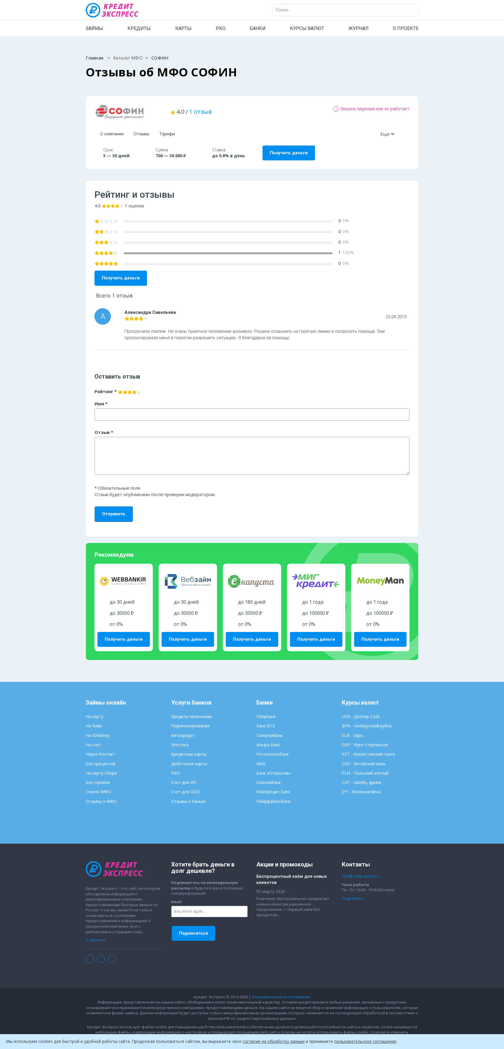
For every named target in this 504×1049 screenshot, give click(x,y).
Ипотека (179, 744)
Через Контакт (100, 754)
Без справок (98, 782)
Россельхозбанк (272, 754)
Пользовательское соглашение (281, 996)
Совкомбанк (268, 782)
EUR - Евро (352, 735)
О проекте (95, 940)
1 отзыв (200, 111)
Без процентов (101, 763)
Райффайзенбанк (273, 801)
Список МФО (98, 791)
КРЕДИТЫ (139, 28)
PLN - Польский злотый (365, 773)
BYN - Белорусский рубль (367, 725)
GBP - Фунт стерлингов (365, 744)
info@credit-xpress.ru (361, 876)
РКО (220, 28)
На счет (93, 744)
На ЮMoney (98, 735)
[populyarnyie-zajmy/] (128, 112)
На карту (94, 716)
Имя (101, 404)
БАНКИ (258, 28)
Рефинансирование (190, 725)
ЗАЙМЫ (94, 28)
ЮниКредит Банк (273, 791)
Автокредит (183, 735)
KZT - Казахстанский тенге (368, 754)
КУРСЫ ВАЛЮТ (307, 28)
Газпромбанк (269, 735)
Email (176, 901)
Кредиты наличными (191, 716)
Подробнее (352, 898)
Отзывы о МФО (101, 801)
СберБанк (266, 716)
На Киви (94, 725)
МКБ (260, 763)
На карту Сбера (101, 773)
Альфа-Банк (268, 744)
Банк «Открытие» (273, 773)
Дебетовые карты (189, 763)
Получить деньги (289, 152)
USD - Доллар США (360, 716)
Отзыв (103, 432)
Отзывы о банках (188, 801)
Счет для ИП (183, 782)
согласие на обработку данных (273, 1041)
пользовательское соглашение (365, 1041)
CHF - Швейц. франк (361, 782)
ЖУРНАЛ (359, 28)
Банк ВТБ (265, 725)
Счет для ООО (185, 791)
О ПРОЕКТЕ (405, 28)
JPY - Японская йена (361, 791)
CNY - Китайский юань (364, 763)
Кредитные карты (188, 754)
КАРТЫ (183, 28)
